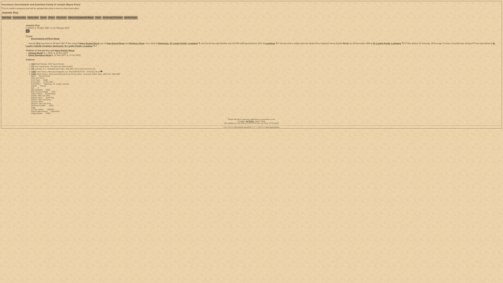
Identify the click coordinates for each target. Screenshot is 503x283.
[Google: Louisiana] (276, 43)
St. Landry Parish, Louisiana (387, 43)
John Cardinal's (238, 127)
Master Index (33, 17)
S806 (33, 72)
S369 (33, 74)
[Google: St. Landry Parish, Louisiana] (402, 43)
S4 (33, 69)
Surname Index (19, 17)
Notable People (131, 17)
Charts (98, 17)
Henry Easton (89, 43)
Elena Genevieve (39, 55)
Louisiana (270, 43)
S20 (33, 64)
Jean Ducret (115, 43)
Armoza (35, 53)
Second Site (247, 127)
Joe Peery (250, 121)
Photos (51, 17)
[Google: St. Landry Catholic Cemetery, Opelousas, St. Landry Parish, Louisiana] (93, 46)
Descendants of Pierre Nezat (45, 39)
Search (43, 17)
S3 (33, 66)
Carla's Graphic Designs (272, 127)
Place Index (61, 17)
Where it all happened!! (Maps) (81, 17)
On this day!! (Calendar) (112, 17)
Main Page (6, 17)
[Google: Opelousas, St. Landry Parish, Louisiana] (199, 43)
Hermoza (136, 43)
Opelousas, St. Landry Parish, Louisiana (178, 43)
